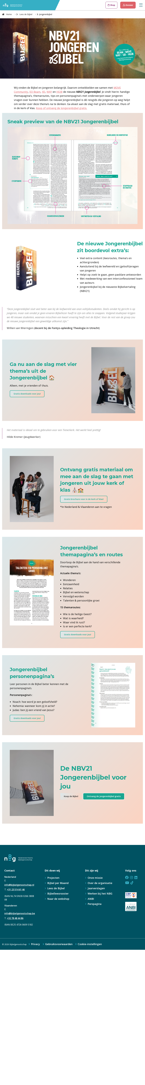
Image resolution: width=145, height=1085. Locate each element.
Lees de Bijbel (56, 888)
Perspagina (95, 904)
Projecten (53, 877)
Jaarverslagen (96, 888)
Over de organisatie (100, 883)
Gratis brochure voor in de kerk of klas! (84, 499)
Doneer (129, 5)
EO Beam (34, 91)
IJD (43, 91)
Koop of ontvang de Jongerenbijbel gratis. (61, 108)
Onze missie (95, 877)
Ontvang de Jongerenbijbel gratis (104, 796)
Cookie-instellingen (90, 944)
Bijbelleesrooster (58, 893)
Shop (112, 5)
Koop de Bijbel (71, 796)
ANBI (91, 898)
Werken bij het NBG (100, 893)
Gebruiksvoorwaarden (58, 944)
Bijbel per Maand (58, 883)
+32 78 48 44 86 (15, 918)
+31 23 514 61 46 (16, 889)
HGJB (59, 91)
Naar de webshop (58, 898)
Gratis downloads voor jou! (27, 393)
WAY (49, 91)
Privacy (35, 944)
